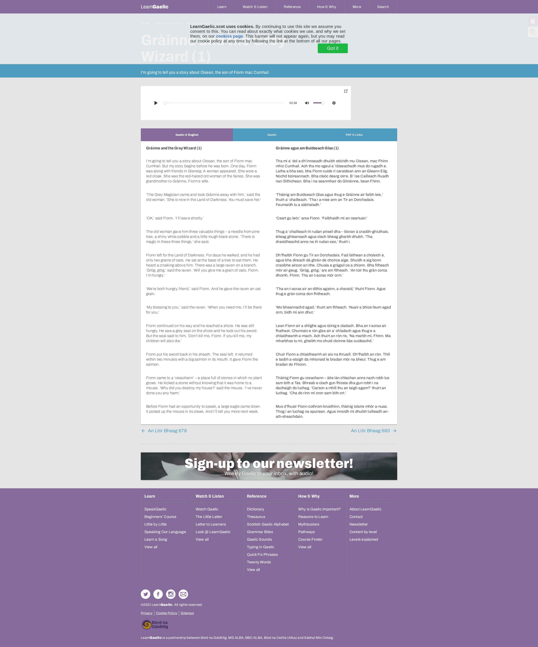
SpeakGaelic (155, 509)
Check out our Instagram (170, 594)
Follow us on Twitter (145, 594)
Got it (333, 48)
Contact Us (183, 594)
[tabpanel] (269, 282)
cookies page (229, 36)
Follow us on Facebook (158, 594)
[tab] (187, 134)
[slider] (224, 103)
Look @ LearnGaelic (213, 532)
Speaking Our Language (165, 532)
